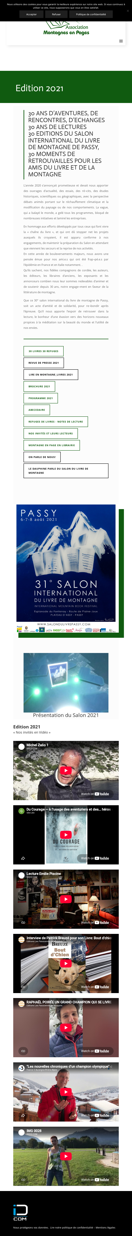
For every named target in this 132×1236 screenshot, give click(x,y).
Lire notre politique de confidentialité (71, 1227)
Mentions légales (105, 1227)
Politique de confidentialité (91, 14)
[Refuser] (127, 10)
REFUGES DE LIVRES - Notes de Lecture (56, 421)
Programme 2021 (41, 398)
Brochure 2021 (39, 386)
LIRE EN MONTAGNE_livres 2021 (51, 374)
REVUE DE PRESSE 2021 (44, 362)
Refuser (56, 14)
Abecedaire (37, 409)
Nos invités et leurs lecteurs (51, 433)
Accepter (31, 14)
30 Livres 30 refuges (43, 351)
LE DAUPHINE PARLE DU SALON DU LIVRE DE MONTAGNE (58, 470)
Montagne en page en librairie (52, 445)
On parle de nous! (42, 457)
